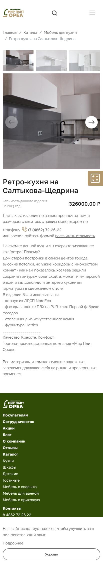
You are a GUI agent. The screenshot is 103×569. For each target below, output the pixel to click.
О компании (14, 441)
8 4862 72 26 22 (17, 514)
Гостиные (11, 480)
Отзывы (10, 447)
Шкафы (9, 467)
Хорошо (51, 554)
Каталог (10, 454)
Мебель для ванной (21, 493)
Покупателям (15, 415)
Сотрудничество (18, 421)
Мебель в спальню (20, 486)
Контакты (12, 508)
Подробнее (13, 543)
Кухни (8, 460)
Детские (10, 473)
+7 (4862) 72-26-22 (45, 229)
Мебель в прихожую (21, 499)
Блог (7, 434)
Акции (8, 428)
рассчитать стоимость (75, 236)
